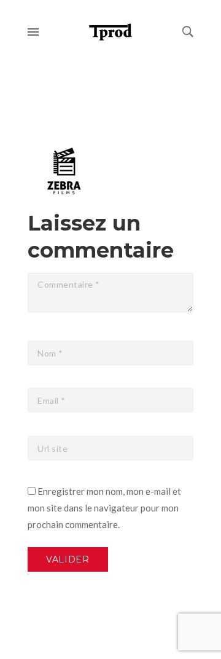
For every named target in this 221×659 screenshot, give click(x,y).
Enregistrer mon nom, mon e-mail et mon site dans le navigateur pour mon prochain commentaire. (104, 508)
